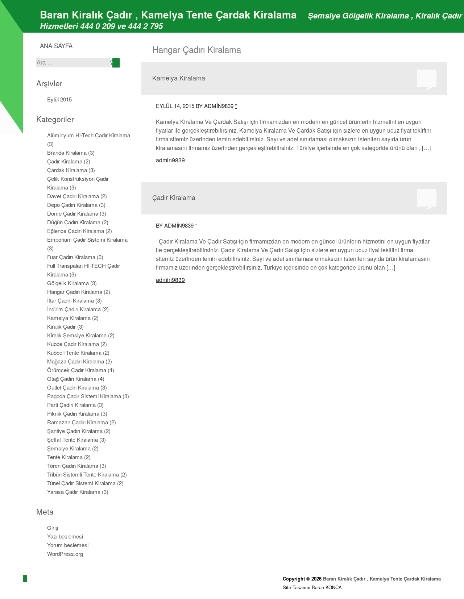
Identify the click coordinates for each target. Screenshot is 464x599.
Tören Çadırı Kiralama (72, 465)
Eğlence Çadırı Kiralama (75, 230)
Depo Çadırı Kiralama (72, 204)
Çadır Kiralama (64, 161)
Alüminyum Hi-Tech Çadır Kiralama (88, 135)
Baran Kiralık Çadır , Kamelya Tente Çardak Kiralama (168, 14)
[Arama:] (74, 62)
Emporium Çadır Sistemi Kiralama (87, 239)
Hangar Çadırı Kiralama (74, 291)
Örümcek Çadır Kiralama (76, 370)
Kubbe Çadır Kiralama (73, 344)
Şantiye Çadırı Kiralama (75, 430)
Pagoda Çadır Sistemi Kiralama (84, 396)
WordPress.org (65, 553)
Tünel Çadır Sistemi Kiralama (81, 483)
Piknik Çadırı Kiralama (73, 413)
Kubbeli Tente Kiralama (74, 352)
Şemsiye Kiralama (69, 448)
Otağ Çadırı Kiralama (71, 378)
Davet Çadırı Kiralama (73, 196)
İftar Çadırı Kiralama (70, 300)
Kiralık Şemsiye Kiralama (77, 335)
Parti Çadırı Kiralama (71, 404)
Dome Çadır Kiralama (72, 213)
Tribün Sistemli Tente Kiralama (83, 474)
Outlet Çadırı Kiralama (73, 387)
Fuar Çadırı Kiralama (71, 257)
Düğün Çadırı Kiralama (73, 222)
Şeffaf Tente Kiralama (72, 439)
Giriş (52, 527)
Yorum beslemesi (67, 545)
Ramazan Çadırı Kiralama (77, 422)
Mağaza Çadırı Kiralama (75, 361)
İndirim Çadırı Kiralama (74, 309)
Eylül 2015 (59, 99)
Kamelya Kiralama (69, 317)
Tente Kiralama (65, 457)
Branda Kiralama (67, 152)
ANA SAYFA (56, 45)
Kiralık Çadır (61, 326)
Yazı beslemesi (65, 536)
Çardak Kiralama (67, 170)
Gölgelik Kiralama (68, 283)
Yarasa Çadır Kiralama (73, 491)
